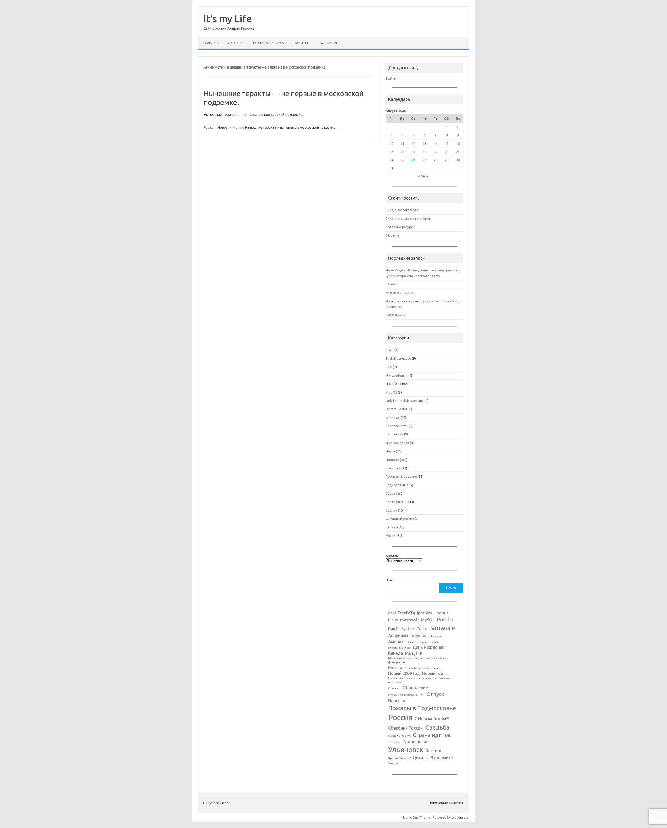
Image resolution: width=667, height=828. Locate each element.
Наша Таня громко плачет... (424, 668)
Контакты (328, 43)
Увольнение (416, 741)
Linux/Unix (393, 383)
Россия (400, 717)
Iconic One (411, 817)
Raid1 (393, 628)
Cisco (390, 350)
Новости (224, 127)
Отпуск (435, 694)
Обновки (394, 688)
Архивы (392, 556)
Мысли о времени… (401, 293)
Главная (210, 43)
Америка (397, 641)
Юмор (391, 535)
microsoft (409, 620)
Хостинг (302, 43)
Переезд (396, 700)
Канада (395, 653)
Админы (436, 636)
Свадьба (437, 727)
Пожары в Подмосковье (422, 708)
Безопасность (397, 426)
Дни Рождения (397, 443)
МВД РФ (413, 653)
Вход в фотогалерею (402, 210)
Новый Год (432, 673)
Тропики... (395, 742)
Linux (393, 620)
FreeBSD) (406, 613)
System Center (396, 409)
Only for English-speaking (405, 400)
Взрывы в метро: (399, 647)
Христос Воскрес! (399, 758)
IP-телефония (396, 375)
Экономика (442, 757)
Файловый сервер (400, 518)
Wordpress (460, 817)
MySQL (428, 620)
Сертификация (397, 502)
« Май (423, 176)
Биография (394, 434)
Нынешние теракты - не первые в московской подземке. (290, 127)
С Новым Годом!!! (432, 718)
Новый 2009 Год (404, 673)
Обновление (415, 687)
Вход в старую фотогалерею (409, 218)
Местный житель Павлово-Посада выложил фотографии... (418, 660)
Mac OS (391, 392)
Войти (391, 78)
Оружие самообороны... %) (406, 694)
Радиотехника (397, 485)
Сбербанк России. (405, 728)
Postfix (445, 619)
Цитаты (392, 527)
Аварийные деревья (408, 635)
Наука (390, 451)
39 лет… (392, 284)
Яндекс (393, 763)
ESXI (389, 367)
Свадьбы (393, 493)
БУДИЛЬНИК (396, 315)
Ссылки (391, 510)
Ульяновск (405, 749)
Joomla (441, 613)
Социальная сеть (399, 735)
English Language (398, 358)
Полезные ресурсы (269, 43)
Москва (395, 667)
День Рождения (428, 647)
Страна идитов (432, 735)
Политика (393, 468)
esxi (392, 613)
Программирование (401, 476)
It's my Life (227, 18)
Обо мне (235, 43)
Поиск (390, 580)
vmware (443, 628)
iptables (424, 613)
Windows (393, 417)
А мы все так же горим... (424, 642)
